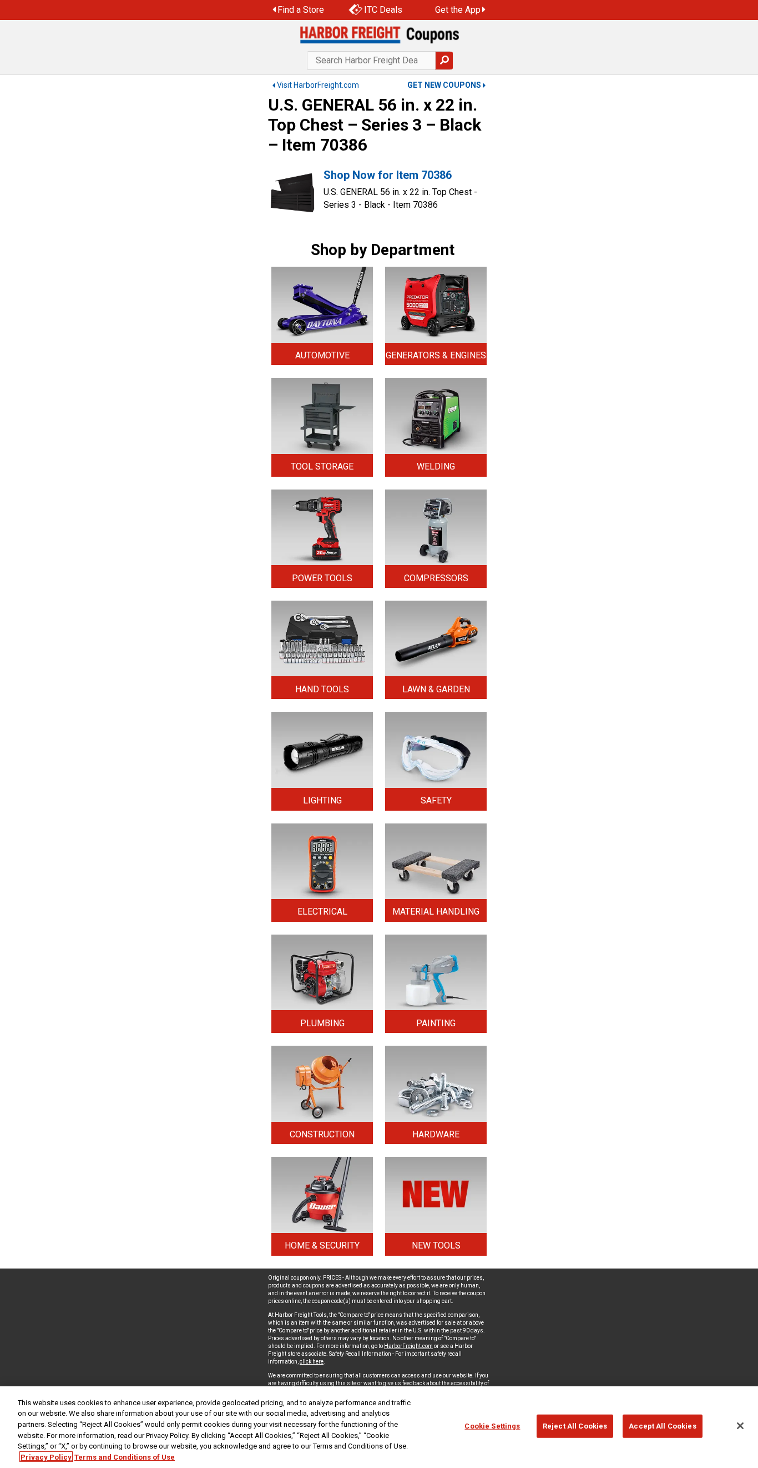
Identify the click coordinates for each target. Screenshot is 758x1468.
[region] (379, 1427)
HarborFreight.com (408, 1346)
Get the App (458, 9)
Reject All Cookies (575, 1426)
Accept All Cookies (662, 1426)
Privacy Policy (46, 1456)
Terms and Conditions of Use (124, 1456)
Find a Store (300, 9)
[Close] (740, 1426)
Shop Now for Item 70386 (388, 175)
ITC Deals (383, 9)
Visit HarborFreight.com (318, 85)
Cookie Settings (492, 1426)
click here (312, 1362)
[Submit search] (444, 60)
